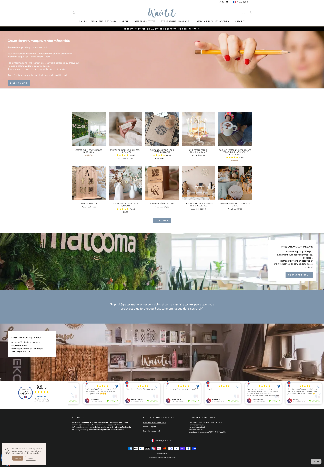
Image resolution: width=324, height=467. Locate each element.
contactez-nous (117, 429)
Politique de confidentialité (29, 453)
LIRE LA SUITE (18, 83)
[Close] (44, 445)
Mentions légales (149, 427)
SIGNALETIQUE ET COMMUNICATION (109, 21)
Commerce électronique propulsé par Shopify (162, 457)
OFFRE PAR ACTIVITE (144, 21)
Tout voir (161, 220)
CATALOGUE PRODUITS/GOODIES (212, 21)
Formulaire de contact (151, 431)
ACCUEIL (83, 21)
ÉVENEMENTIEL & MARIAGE (175, 21)
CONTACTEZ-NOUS (299, 275)
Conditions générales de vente (154, 422)
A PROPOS (240, 21)
